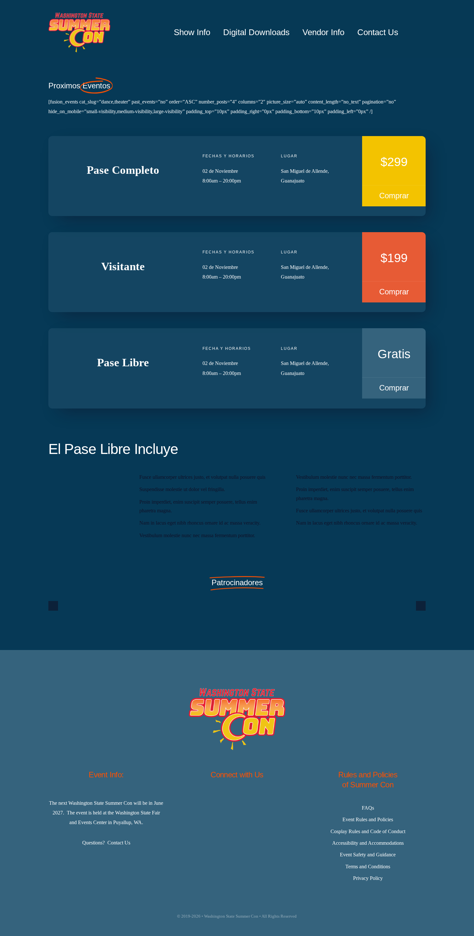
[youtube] (269, 799)
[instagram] (237, 799)
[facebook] (205, 799)
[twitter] (221, 799)
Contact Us (118, 842)
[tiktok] (253, 799)
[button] (53, 606)
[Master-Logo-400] (79, 15)
